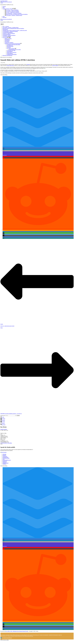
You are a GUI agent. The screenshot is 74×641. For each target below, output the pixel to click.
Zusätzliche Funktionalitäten (12, 54)
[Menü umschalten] (15, 8)
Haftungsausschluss (8, 38)
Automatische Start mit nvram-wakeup (13, 44)
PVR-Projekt (5, 37)
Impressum (4, 17)
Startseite (4, 6)
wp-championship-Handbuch (8, 32)
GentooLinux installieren (9, 42)
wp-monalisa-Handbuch (7, 36)
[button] (13, 8)
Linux (4, 16)
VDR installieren (10, 53)
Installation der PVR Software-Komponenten (12, 43)
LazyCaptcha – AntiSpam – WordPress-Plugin (14, 15)
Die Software (7, 41)
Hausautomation (5, 457)
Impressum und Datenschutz (7, 55)
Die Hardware (7, 39)
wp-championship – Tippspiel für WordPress (13, 13)
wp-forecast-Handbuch (6, 34)
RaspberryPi (5, 461)
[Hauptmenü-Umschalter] (2, 24)
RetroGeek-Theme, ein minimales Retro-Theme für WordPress (17, 14)
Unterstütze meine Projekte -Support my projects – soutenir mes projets (15, 30)
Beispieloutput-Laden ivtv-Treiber (15, 49)
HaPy (4, 7)
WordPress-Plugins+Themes (7, 8)
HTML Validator (55, 65)
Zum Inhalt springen (3, 0)
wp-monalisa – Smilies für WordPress (12, 11)
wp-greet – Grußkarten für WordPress (12, 12)
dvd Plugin (9, 47)
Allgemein (4, 454)
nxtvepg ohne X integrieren (11, 52)
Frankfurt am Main (3, 429)
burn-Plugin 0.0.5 (10, 45)
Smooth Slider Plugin (10, 65)
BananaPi (4, 455)
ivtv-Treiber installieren (11, 48)
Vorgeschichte (7, 40)
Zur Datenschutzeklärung (7, 637)
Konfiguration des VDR (11, 50)
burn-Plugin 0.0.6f (10, 46)
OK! (1, 637)
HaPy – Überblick (6, 26)
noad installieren (10, 51)
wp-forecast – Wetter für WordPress (12, 9)
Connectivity (5, 456)
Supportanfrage (5, 29)
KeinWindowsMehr (6, 458)
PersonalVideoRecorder (7, 460)
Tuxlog (1, 2)
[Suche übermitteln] (15, 415)
